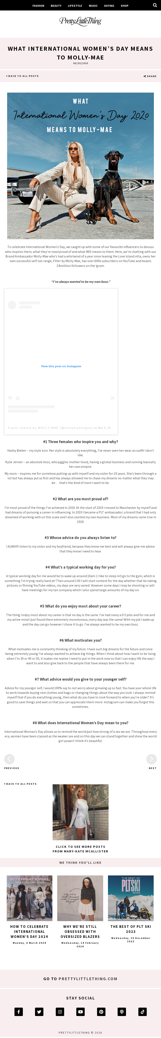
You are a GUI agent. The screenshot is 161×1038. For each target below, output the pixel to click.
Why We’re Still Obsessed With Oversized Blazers (80, 931)
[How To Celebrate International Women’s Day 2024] (29, 898)
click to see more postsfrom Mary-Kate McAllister (80, 848)
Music (93, 6)
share (151, 76)
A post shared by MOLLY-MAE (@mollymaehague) (50, 427)
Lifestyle (75, 6)
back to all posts (23, 76)
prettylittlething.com (88, 978)
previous (9, 768)
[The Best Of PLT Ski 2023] (131, 898)
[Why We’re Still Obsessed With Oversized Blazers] (80, 898)
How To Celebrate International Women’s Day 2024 (29, 931)
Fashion (38, 6)
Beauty (56, 6)
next (153, 768)
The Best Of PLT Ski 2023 (130, 929)
